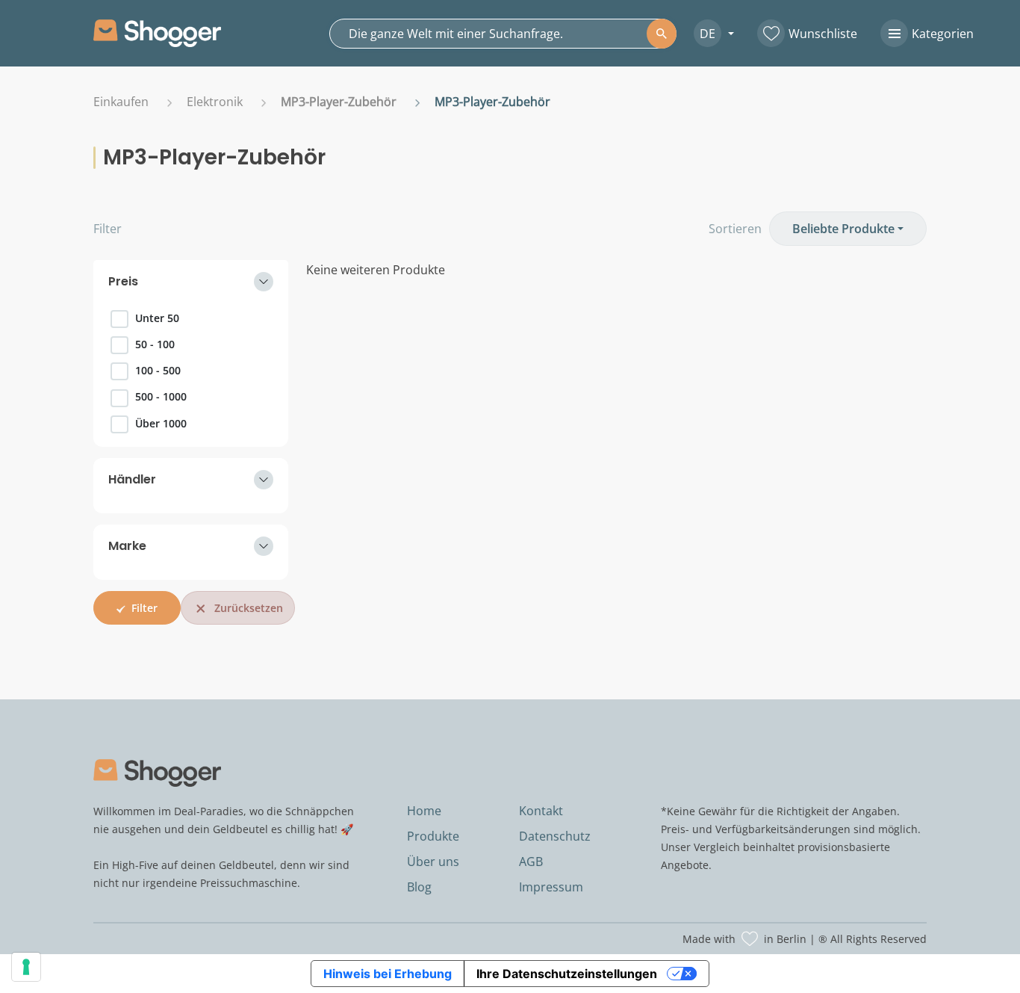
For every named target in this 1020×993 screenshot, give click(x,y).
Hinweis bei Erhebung (387, 973)
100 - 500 (158, 370)
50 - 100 (155, 344)
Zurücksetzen (248, 608)
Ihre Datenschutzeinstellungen (566, 973)
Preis (123, 281)
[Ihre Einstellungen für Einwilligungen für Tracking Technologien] (26, 967)
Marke (127, 545)
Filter (107, 228)
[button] (708, 33)
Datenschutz (555, 836)
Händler (132, 479)
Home (424, 810)
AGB (531, 861)
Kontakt (541, 810)
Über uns (433, 861)
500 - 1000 (161, 396)
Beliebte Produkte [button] (843, 228)
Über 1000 (161, 423)
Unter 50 (157, 318)
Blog (419, 887)
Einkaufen (121, 101)
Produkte (433, 836)
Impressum (551, 887)
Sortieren (735, 228)
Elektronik (215, 101)
